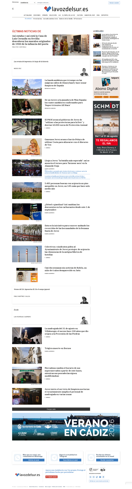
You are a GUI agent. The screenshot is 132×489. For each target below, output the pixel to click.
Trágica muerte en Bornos (58, 348)
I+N (59, 15)
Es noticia (28, 18)
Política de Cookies (57, 486)
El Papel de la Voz (68, 15)
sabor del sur (89, 15)
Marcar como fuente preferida (99, 481)
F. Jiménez (47, 128)
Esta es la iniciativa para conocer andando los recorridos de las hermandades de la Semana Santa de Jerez (67, 228)
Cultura (80, 15)
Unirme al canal (33, 460)
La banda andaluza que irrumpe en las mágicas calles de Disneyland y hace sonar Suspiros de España (66, 83)
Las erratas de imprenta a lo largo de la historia (31, 61)
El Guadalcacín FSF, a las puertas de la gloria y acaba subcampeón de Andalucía (110, 61)
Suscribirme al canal (70, 460)
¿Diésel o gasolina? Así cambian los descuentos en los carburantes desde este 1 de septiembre (67, 207)
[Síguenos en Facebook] (103, 477)
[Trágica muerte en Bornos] (27, 355)
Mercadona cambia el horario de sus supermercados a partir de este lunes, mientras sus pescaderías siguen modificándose (63, 372)
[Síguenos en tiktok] (97, 477)
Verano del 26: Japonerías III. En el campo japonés (32, 289)
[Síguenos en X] (90, 477)
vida (98, 15)
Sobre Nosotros (33, 486)
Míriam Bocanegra (50, 88)
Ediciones (36, 15)
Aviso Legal (48, 486)
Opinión (45, 15)
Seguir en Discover (43, 2)
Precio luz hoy (37, 18)
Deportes (104, 15)
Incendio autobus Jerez (50, 18)
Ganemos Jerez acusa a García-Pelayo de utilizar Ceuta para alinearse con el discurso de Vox (66, 142)
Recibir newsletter (107, 460)
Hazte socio (52, 477)
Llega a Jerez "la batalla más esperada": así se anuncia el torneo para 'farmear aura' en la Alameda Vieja (67, 163)
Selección (53, 15)
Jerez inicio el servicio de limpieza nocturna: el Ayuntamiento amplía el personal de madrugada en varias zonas (67, 392)
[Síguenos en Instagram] (93, 477)
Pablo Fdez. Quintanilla (19, 47)
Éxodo (16, 310)
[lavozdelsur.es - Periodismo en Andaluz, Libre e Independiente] (66, 9)
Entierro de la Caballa (66, 18)
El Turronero (78, 18)
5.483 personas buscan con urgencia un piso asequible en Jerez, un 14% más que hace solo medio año (67, 186)
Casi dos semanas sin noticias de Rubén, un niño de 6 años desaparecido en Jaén (66, 269)
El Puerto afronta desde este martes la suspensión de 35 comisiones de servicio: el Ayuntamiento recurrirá (110, 45)
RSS (64, 486)
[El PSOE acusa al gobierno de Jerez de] (27, 127)
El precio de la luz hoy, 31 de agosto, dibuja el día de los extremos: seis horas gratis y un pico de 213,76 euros (110, 54)
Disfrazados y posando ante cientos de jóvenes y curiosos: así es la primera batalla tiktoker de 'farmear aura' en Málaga (66, 172)
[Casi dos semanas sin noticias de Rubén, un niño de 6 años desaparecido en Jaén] (27, 275)
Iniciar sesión (114, 3)
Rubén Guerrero (49, 168)
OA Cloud (77, 486)
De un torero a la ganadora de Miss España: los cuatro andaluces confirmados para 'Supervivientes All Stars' (66, 102)
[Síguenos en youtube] (100, 477)
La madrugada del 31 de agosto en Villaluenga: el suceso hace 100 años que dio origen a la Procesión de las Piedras (66, 331)
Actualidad (28, 15)
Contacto (41, 486)
